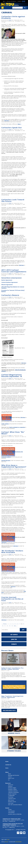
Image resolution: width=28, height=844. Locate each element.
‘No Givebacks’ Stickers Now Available (12, 551)
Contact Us (20, 1)
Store (6, 768)
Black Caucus (11, 800)
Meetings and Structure (13, 775)
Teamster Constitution (13, 792)
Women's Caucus (12, 801)
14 (12, 625)
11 (4, 625)
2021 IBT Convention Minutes (15, 804)
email (8, 839)
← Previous (4, 623)
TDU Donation (11, 811)
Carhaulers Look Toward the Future (12, 200)
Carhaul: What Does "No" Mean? (13, 433)
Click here (23, 363)
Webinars (10, 786)
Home (6, 761)
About (7, 772)
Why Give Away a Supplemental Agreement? (13, 466)
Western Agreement (7, 284)
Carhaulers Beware (10, 295)
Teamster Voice (12, 798)
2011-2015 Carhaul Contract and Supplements (13, 271)
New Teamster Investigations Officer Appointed (12, 696)
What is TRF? (11, 778)
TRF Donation (11, 812)
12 (7, 625)
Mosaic (6, 841)
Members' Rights (12, 787)
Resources (8, 783)
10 (2, 625)
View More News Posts (9, 710)
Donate (14, 644)
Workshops (10, 797)
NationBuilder (18, 841)
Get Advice (14, 634)
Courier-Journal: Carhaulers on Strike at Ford (12, 599)
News (10, 20)
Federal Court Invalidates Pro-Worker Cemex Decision (12, 668)
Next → (15, 625)
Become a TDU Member (11, 1)
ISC (9, 780)
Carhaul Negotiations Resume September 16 (11, 375)
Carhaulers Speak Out (11, 127)
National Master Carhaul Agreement (11, 278)
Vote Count (10, 803)
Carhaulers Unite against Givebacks (13, 17)
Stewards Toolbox (12, 789)
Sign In (4, 1)
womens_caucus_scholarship (14, 814)
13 (9, 625)
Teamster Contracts (13, 791)
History (10, 777)
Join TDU (14, 639)
